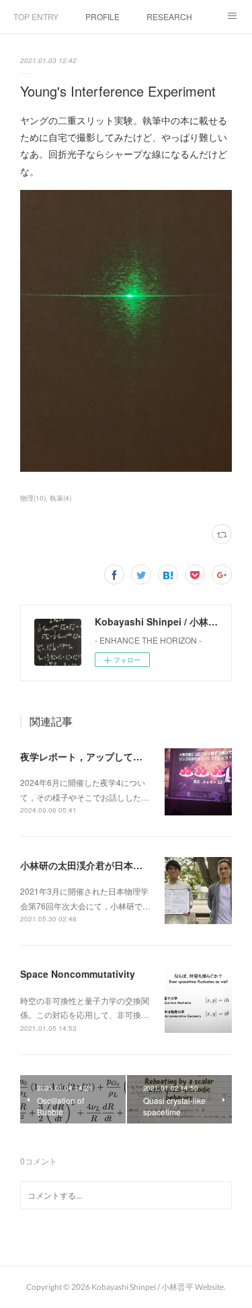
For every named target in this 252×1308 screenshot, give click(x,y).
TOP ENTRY (35, 16)
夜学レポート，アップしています (90, 756)
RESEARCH (169, 16)
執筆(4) (60, 498)
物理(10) (33, 498)
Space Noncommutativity (77, 973)
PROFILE (102, 16)
